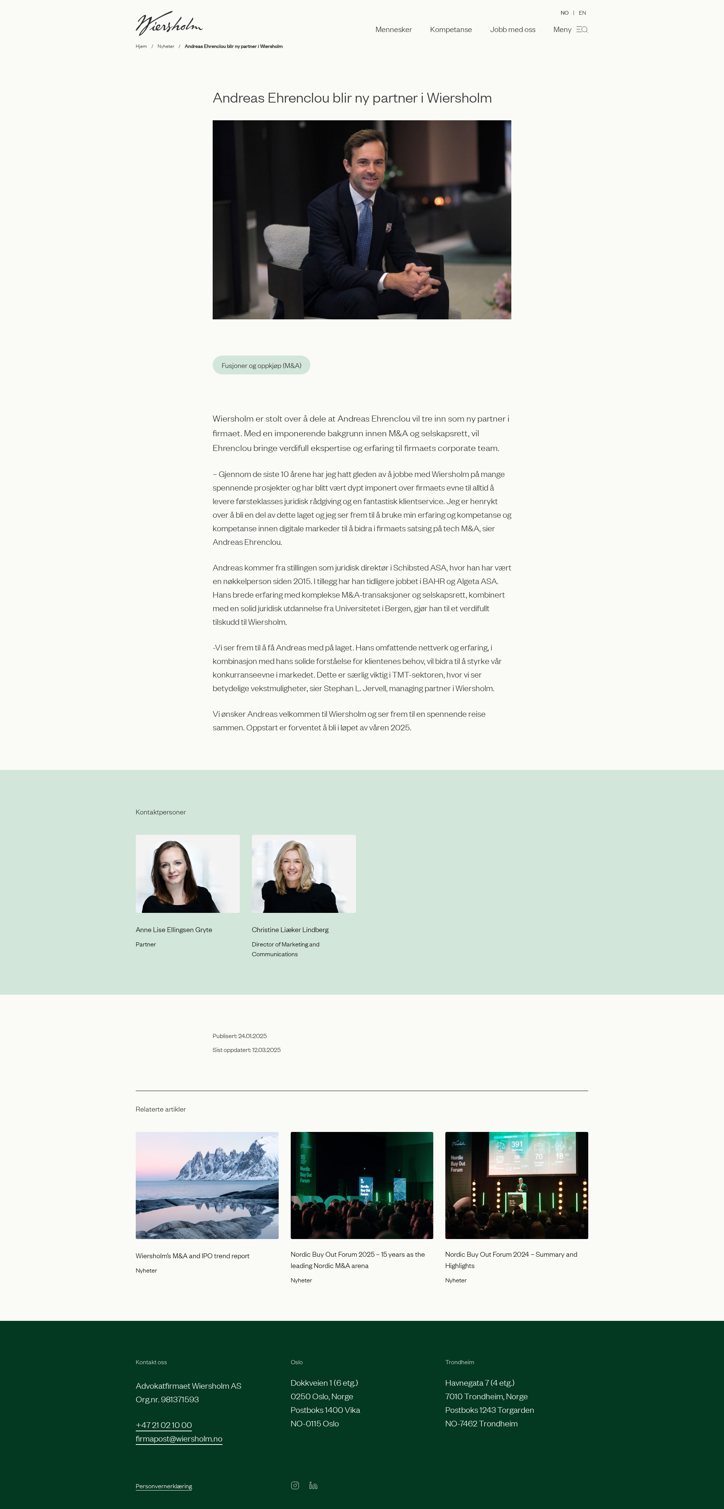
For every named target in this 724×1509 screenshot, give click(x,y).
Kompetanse (451, 29)
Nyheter (166, 45)
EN (582, 12)
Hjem (141, 45)
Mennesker (394, 29)
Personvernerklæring (164, 1485)
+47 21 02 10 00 (164, 1424)
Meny (563, 29)
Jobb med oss (512, 29)
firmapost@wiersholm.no (179, 1437)
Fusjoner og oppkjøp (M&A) (261, 365)
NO (565, 12)
